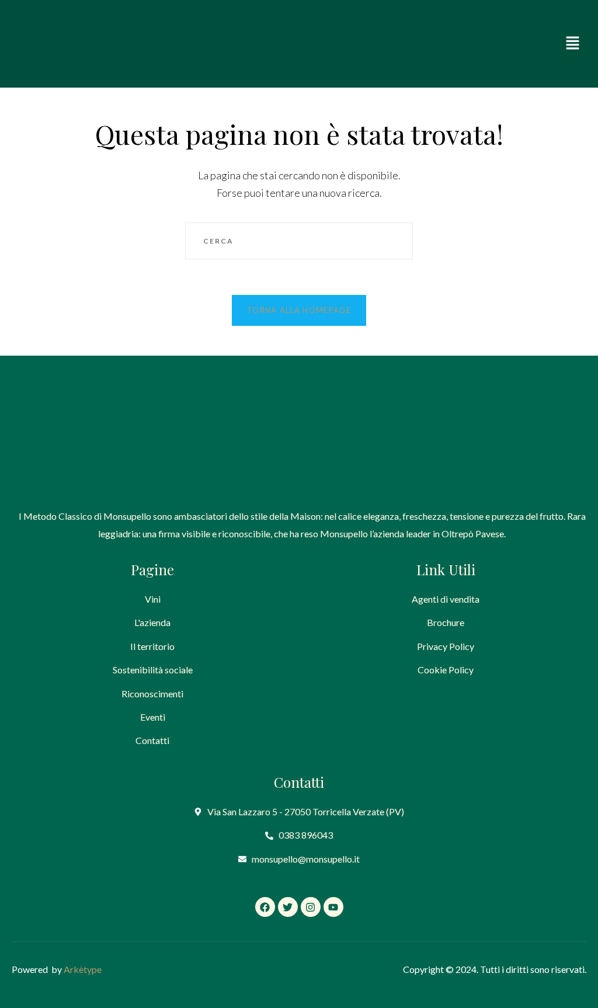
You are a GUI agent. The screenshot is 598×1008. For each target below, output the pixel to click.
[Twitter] (288, 907)
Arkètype (83, 969)
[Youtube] (333, 907)
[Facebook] (265, 907)
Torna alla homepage (299, 310)
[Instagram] (311, 907)
